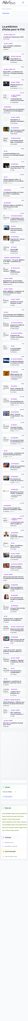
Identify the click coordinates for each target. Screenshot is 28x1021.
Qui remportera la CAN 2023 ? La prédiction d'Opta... (17, 131)
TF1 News (14, 549)
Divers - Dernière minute (18, 626)
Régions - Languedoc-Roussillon (12, 257)
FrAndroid (6, 511)
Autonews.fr (14, 62)
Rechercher (5, 13)
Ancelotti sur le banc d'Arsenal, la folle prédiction (16, 303)
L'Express (6, 157)
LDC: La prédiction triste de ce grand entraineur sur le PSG (17, 557)
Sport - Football (8, 43)
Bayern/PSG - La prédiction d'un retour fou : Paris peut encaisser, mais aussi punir (13, 73)
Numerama (7, 196)
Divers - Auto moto (17, 56)
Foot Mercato (7, 294)
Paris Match (14, 144)
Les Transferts (15, 559)
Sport (6, 312)
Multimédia (8, 107)
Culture (7, 647)
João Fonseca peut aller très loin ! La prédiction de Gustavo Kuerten (13, 577)
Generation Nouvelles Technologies (16, 378)
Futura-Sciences (15, 365)
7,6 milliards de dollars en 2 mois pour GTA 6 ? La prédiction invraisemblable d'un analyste (13, 193)
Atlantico (14, 232)
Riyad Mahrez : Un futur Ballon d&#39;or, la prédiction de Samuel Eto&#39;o (13, 282)
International (16, 127)
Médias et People (16, 138)
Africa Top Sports (8, 284)
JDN (12, 538)
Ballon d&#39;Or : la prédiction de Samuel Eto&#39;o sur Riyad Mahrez (13, 292)
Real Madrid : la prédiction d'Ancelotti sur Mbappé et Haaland (17, 121)
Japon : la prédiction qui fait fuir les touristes (16, 547)
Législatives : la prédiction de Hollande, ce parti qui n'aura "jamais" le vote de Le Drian (12, 682)
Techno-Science (15, 221)
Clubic (13, 170)
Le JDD (5, 183)
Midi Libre (6, 263)
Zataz (5, 208)
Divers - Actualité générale (16, 96)
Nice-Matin (14, 632)
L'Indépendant (15, 102)
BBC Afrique (14, 133)
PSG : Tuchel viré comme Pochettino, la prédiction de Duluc (17, 714)
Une (6, 151)
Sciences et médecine (17, 215)
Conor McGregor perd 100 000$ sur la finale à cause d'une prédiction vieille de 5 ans (13, 316)
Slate (13, 405)
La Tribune (14, 392)
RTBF (13, 242)
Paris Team (6, 39)
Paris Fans (6, 75)
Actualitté (6, 653)
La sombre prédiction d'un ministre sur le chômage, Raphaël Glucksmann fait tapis (13, 155)
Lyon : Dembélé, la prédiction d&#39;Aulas (12, 46)
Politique (15, 399)
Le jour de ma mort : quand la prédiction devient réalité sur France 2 (12, 651)
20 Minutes (14, 352)
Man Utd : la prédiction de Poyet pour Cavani (13, 723)
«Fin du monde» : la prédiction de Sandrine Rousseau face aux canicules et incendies (13, 454)
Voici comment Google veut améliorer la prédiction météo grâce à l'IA (12, 509)
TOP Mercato (15, 88)
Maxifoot (6, 49)
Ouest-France (15, 253)
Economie (15, 386)
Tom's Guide (7, 112)
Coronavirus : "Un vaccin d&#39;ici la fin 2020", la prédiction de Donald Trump (13, 261)
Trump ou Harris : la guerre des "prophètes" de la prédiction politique (12, 620)
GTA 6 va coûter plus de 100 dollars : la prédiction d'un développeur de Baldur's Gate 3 (14, 110)
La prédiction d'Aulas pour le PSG (13, 37)
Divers (14, 226)
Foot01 (13, 305)
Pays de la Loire (16, 268)
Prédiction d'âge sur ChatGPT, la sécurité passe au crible (13, 206)
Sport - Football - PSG (10, 34)
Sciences (14, 247)
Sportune (6, 318)
